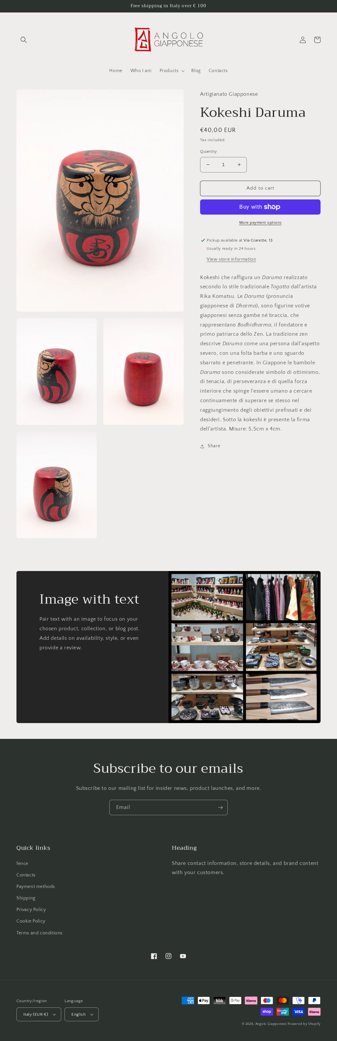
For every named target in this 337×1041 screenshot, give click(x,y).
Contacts (26, 875)
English (78, 1014)
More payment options (260, 223)
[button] (23, 40)
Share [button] (214, 446)
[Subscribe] (220, 807)
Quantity (208, 151)
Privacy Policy (31, 909)
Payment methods (35, 886)
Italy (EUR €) (35, 1014)
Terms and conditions (39, 933)
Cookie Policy (30, 921)
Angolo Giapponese (271, 1024)
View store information (231, 259)
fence (22, 863)
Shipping (26, 898)
